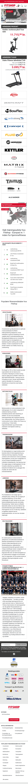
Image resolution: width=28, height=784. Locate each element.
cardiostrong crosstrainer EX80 (15, 259)
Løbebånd (5, 478)
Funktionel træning (7, 768)
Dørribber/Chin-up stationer (19, 771)
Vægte (17, 757)
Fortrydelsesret (18, 733)
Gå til (6, 714)
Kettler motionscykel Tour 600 (13, 31)
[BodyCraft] (14, 103)
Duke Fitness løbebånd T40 (13, 60)
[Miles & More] (14, 697)
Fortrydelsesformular (7, 738)
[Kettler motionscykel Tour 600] (14, 45)
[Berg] (14, 95)
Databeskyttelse (19, 728)
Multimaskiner (7, 521)
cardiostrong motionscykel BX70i (15, 250)
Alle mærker (5, 779)
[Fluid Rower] (14, 134)
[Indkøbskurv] (26, 6)
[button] (2, 16)
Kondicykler (5, 762)
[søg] (21, 6)
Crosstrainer (7, 312)
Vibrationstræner (19, 775)
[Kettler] (14, 150)
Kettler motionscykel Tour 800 (15, 293)
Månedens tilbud (9, 57)
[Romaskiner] (14, 361)
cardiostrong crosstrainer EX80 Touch (17, 269)
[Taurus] (14, 181)
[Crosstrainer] (14, 320)
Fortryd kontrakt (14, 719)
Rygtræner (5, 771)
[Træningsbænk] (14, 442)
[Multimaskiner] (14, 529)
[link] (14, 213)
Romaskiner (6, 353)
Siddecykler (18, 760)
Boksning (5, 760)
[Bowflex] (14, 111)
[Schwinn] (14, 174)
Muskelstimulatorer (7, 775)
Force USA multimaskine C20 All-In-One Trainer (17, 278)
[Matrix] (14, 166)
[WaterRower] (14, 189)
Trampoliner (18, 751)
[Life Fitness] (14, 158)
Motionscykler (7, 391)
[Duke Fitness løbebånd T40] (14, 79)
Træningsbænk (7, 434)
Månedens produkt (10, 26)
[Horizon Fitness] (14, 142)
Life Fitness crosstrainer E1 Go (16, 254)
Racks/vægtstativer (20, 765)
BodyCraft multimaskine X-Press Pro (17, 264)
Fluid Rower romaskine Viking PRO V (16, 288)
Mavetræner (18, 768)
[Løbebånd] (14, 486)
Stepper (4, 765)
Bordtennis (5, 754)
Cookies (4, 730)
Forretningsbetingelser (7, 728)
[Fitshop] (10, 6)
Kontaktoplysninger (19, 730)
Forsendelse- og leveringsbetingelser (7, 734)
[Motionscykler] (14, 399)
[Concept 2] (14, 126)
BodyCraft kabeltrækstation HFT (16, 274)
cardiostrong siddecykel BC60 (16, 283)
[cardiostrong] (14, 118)
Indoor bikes (6, 757)
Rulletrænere (18, 762)
